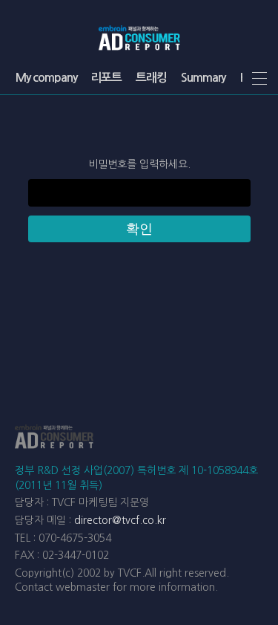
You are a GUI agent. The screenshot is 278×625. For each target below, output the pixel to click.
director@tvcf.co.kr (120, 520)
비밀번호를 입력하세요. (139, 164)
